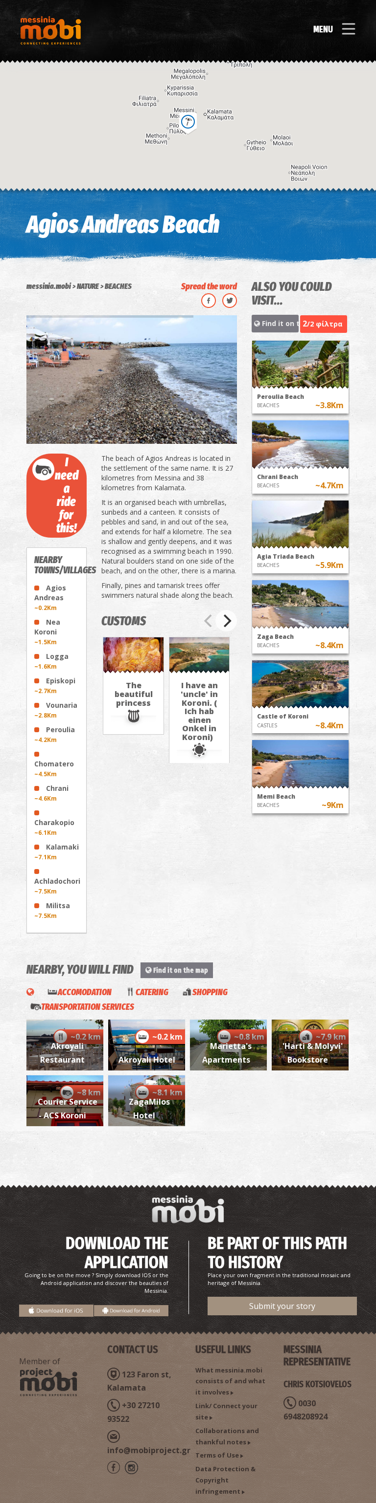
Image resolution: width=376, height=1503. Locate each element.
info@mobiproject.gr (148, 1450)
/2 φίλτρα (323, 323)
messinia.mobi (48, 286)
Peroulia (54, 734)
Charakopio (54, 827)
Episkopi (54, 685)
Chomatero (54, 768)
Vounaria (55, 709)
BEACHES (118, 286)
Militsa (52, 910)
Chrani (51, 793)
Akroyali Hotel (146, 1059)
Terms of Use (217, 1455)
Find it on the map (279, 323)
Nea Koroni (47, 631)
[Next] (226, 621)
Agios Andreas (50, 597)
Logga (51, 661)
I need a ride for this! (66, 495)
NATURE (88, 286)
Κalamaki (56, 851)
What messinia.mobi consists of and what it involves (230, 1381)
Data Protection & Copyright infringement (225, 1480)
